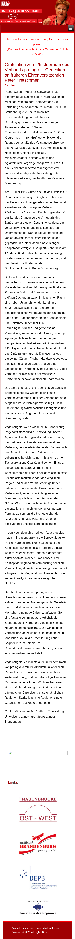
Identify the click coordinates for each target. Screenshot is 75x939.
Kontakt (16, 928)
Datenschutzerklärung (47, 928)
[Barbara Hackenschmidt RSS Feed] (9, 928)
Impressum (28, 928)
